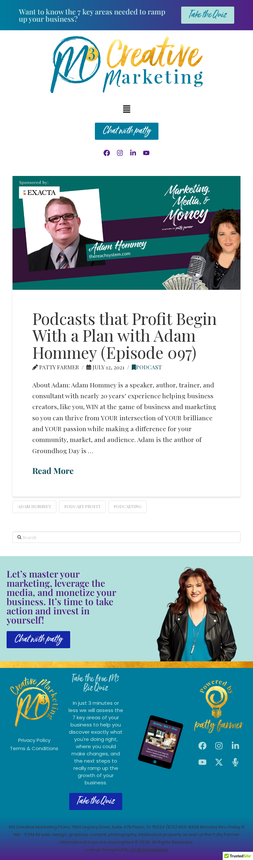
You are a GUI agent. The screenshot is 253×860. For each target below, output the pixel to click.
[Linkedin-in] (133, 153)
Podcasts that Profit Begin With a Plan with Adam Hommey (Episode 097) (124, 335)
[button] (126, 109)
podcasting (127, 506)
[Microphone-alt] (235, 762)
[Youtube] (146, 153)
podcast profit (82, 506)
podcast (149, 367)
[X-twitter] (219, 762)
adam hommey (34, 506)
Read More (53, 470)
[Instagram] (119, 153)
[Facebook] (106, 153)
